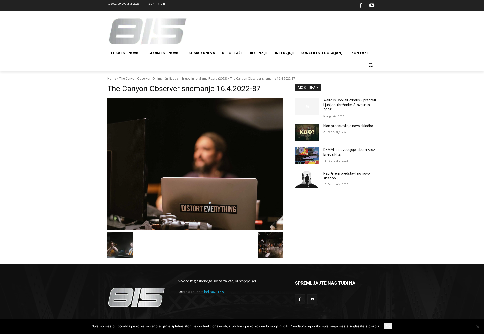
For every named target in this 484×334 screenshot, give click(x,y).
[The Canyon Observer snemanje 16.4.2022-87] (195, 164)
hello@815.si (214, 291)
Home (111, 78)
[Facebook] (361, 5)
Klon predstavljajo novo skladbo (348, 126)
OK (388, 326)
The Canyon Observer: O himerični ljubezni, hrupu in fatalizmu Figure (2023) (173, 78)
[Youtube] (372, 5)
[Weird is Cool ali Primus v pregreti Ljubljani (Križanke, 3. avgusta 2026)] (307, 106)
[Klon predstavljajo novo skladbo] (307, 132)
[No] (477, 326)
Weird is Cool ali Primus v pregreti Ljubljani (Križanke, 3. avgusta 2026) (349, 105)
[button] (371, 65)
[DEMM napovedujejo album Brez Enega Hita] (307, 155)
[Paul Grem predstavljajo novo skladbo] (307, 179)
